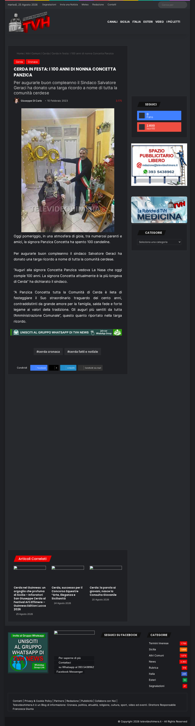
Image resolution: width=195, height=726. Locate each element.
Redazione (98, 4)
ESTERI (148, 21)
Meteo (85, 4)
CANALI (112, 21)
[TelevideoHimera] (29, 21)
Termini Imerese (159, 643)
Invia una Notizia (69, 4)
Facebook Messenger (70, 671)
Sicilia (152, 649)
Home (20, 53)
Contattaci (65, 662)
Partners (59, 700)
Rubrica (153, 667)
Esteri (152, 679)
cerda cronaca (49, 351)
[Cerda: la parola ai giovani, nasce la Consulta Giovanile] (106, 575)
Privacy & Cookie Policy (38, 700)
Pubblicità (87, 700)
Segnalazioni (49, 4)
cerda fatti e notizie (83, 351)
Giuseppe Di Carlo (31, 100)
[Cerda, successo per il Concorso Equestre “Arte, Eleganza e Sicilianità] (68, 575)
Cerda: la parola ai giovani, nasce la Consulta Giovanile (103, 591)
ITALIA (136, 21)
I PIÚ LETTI (173, 21)
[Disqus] (68, 491)
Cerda (46, 53)
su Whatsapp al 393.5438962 (76, 667)
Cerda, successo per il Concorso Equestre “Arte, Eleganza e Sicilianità (67, 593)
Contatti (112, 4)
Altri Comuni (33, 53)
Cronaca (33, 61)
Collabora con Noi (105, 700)
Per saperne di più (70, 657)
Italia (152, 673)
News (152, 661)
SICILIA (125, 21)
